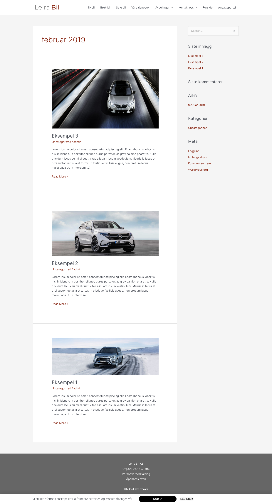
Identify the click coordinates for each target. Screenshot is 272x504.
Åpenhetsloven (136, 479)
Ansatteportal (227, 7)
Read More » (60, 176)
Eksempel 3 (65, 136)
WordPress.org (198, 169)
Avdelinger (162, 7)
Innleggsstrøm (197, 157)
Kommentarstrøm (199, 163)
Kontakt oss (186, 7)
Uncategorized (61, 142)
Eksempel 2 (65, 263)
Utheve (143, 489)
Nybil (91, 7)
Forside (208, 7)
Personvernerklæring (136, 474)
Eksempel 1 (64, 382)
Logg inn (193, 151)
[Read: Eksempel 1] (105, 356)
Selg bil (121, 7)
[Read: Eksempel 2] (105, 233)
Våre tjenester (140, 7)
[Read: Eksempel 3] (105, 98)
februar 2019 (196, 105)
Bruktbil (105, 7)
